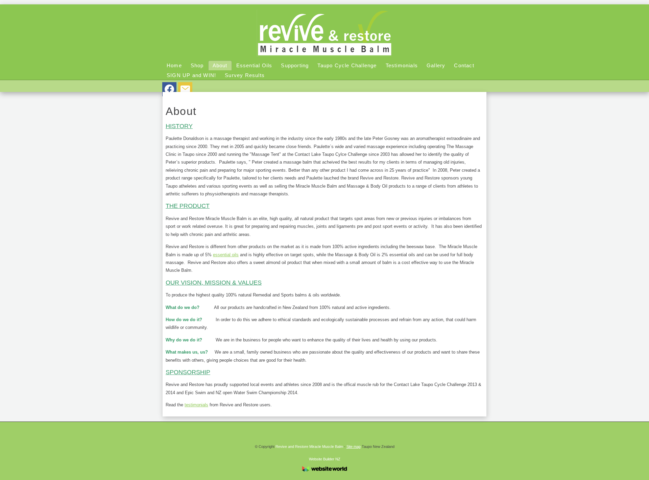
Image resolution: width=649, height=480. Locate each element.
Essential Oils (254, 65)
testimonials (196, 404)
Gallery (436, 65)
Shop (197, 65)
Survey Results (245, 75)
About (220, 65)
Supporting (295, 65)
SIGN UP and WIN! (191, 75)
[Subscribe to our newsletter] (185, 90)
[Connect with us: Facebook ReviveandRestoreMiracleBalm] (169, 90)
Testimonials (402, 65)
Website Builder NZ (324, 459)
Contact (464, 65)
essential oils (226, 254)
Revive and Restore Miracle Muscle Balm (309, 447)
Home (174, 65)
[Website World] (324, 473)
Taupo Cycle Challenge (347, 65)
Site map (353, 447)
